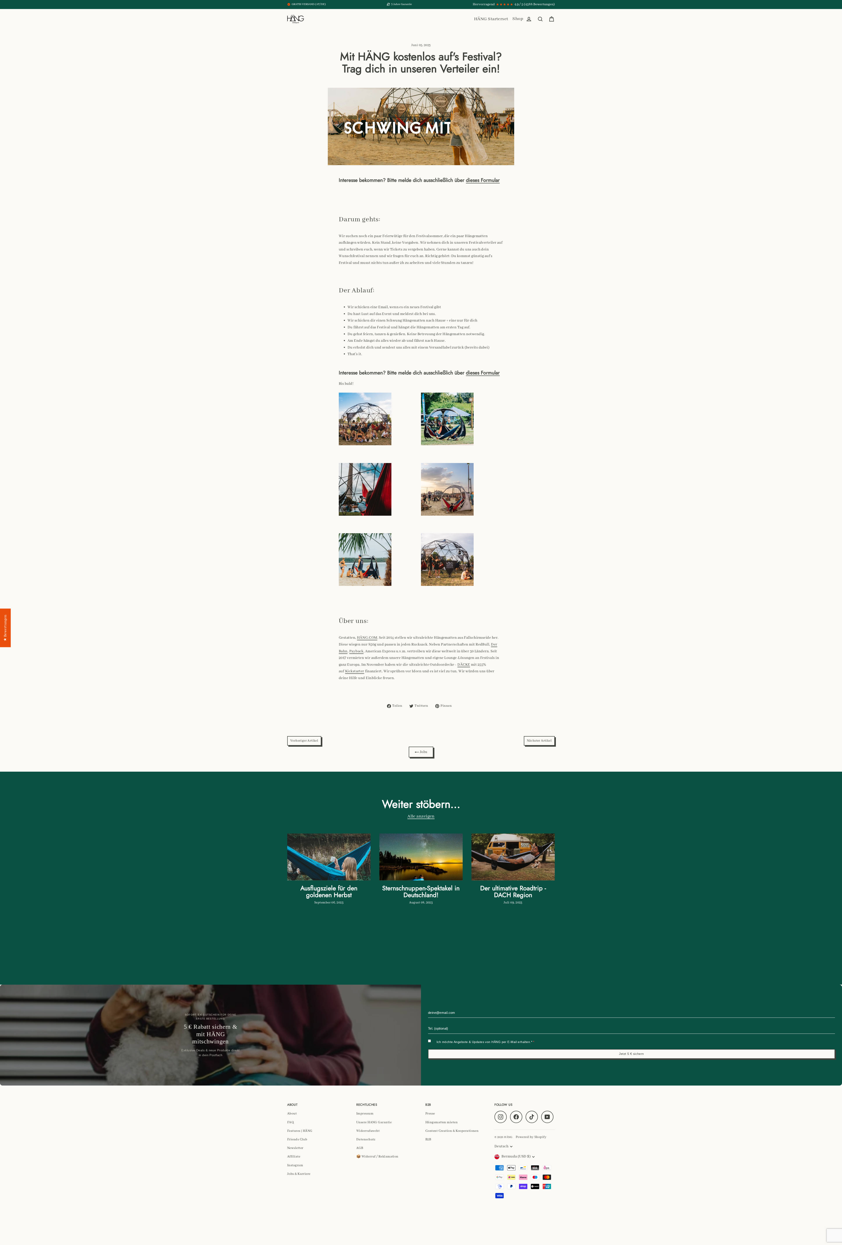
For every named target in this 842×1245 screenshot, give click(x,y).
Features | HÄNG (299, 1131)
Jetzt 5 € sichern (631, 1053)
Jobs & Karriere (298, 1174)
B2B (428, 1139)
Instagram (295, 1165)
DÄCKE (463, 664)
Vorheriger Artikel (304, 741)
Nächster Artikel (539, 741)
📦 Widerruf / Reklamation (377, 1157)
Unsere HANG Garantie (374, 1122)
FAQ (290, 1122)
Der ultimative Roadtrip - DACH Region (513, 892)
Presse (430, 1114)
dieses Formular (483, 180)
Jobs (423, 752)
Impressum (364, 1114)
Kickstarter (354, 671)
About (292, 1114)
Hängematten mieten (441, 1122)
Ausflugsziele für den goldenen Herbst (328, 892)
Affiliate (293, 1157)
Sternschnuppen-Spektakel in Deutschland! (421, 892)
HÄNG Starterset (491, 19)
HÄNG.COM (367, 637)
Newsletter (295, 1148)
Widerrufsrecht (368, 1131)
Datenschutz (366, 1139)
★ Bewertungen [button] (5, 628)
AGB (359, 1148)
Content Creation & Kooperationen (451, 1131)
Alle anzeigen (421, 816)
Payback (356, 651)
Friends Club (297, 1139)
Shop (517, 18)
